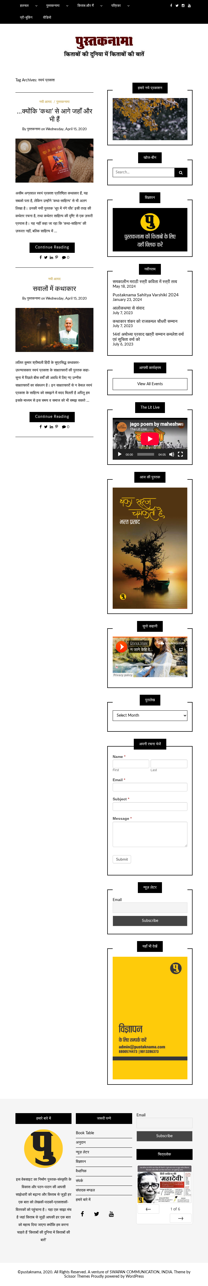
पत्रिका (116, 6)
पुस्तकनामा (53, 6)
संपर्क (79, 1181)
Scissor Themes (77, 1276)
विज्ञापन (81, 1162)
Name (119, 756)
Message (122, 818)
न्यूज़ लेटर (82, 1152)
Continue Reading (52, 247)
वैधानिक (81, 1171)
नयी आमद (45, 102)
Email (119, 780)
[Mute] (171, 454)
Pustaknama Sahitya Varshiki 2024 (146, 295)
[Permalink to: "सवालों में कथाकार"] (54, 330)
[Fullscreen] (180, 454)
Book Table (85, 1133)
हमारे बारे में (83, 1200)
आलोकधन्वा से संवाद (128, 308)
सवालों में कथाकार (54, 289)
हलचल (24, 6)
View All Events (150, 384)
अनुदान (81, 1142)
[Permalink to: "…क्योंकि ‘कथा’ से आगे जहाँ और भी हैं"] (54, 160)
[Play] (119, 454)
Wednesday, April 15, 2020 (66, 129)
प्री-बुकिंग (26, 17)
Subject (121, 799)
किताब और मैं (85, 6)
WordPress (135, 1276)
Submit (122, 859)
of (175, 1208)
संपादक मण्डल (85, 1190)
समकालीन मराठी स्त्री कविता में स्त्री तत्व (145, 282)
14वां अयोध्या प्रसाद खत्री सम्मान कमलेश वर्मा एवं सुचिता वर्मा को (148, 337)
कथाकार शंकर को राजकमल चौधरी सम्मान (145, 321)
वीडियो (47, 17)
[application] (150, 439)
